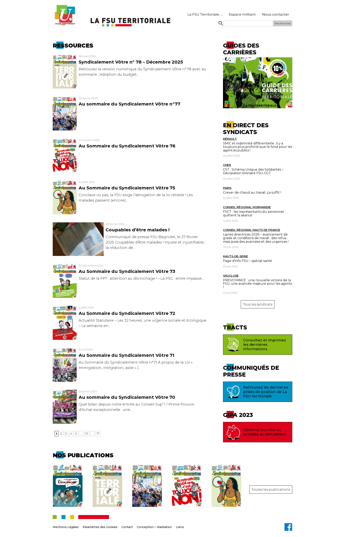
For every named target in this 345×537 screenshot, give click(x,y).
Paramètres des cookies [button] (100, 527)
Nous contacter (275, 14)
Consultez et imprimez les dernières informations (264, 344)
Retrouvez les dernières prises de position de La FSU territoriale (265, 391)
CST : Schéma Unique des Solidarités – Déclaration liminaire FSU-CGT (253, 171)
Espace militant (242, 14)
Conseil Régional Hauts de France (251, 230)
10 (86, 434)
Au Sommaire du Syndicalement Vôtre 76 (127, 146)
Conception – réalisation (154, 527)
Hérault (230, 139)
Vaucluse (231, 275)
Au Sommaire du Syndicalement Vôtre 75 (127, 188)
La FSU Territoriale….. (204, 14)
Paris (227, 188)
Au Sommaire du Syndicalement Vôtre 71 (126, 355)
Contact (127, 527)
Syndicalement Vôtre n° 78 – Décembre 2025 (131, 62)
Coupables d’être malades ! (138, 230)
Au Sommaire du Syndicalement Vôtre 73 (127, 271)
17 (97, 434)
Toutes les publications (271, 489)
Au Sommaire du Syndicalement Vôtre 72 (127, 313)
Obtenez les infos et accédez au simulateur (264, 432)
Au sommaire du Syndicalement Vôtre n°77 (129, 104)
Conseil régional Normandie (247, 207)
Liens (180, 527)
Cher (227, 165)
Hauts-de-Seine (235, 256)
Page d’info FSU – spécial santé (247, 261)
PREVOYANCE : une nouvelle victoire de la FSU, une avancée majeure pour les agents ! (257, 283)
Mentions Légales (66, 527)
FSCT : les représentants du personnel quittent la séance (253, 213)
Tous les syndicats (257, 304)
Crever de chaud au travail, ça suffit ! (252, 192)
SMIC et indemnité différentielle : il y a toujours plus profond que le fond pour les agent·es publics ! (257, 146)
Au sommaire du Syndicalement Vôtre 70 (127, 397)
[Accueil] (65, 15)
